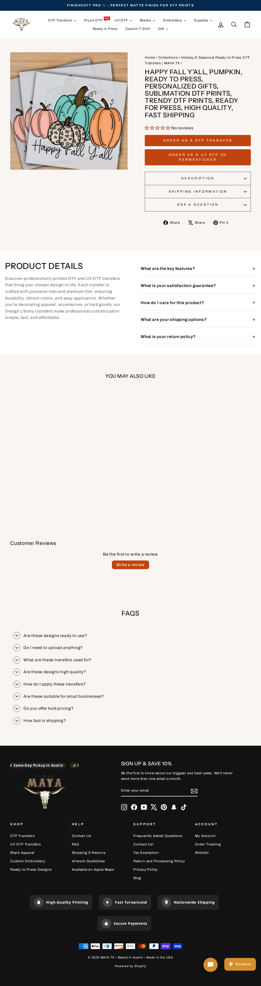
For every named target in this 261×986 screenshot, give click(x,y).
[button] (158, 128)
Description (197, 178)
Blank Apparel (22, 853)
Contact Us (81, 836)
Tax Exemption (146, 853)
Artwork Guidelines (88, 861)
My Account (205, 836)
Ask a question (197, 204)
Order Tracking (208, 844)
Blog (137, 878)
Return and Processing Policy (159, 861)
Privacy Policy (145, 869)
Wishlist (202, 853)
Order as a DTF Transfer (198, 140)
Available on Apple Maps (93, 869)
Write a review (130, 565)
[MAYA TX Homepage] (44, 792)
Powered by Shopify (130, 966)
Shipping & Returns (89, 853)
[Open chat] (210, 965)
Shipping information (198, 191)
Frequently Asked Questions (157, 836)
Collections (168, 57)
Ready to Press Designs (31, 869)
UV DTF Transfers (25, 844)
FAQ (75, 844)
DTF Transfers (22, 836)
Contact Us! (143, 844)
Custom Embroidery (27, 861)
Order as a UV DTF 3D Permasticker (198, 157)
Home (150, 57)
